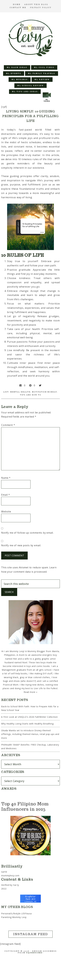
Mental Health (20, 392)
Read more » (30, 692)
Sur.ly (16, 885)
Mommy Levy (30, 37)
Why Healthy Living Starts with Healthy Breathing (27, 723)
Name (6, 477)
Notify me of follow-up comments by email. (27, 532)
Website (6, 511)
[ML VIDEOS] (47, 91)
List (6, 392)
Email (5, 494)
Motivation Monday (44, 392)
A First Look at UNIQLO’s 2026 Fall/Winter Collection (29, 716)
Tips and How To (30, 395)
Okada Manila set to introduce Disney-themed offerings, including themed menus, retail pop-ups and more (30, 734)
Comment (8, 425)
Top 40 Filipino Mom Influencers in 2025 (25, 806)
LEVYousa (26, 913)
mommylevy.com (10, 875)
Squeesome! (34, 953)
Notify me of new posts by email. (21, 545)
